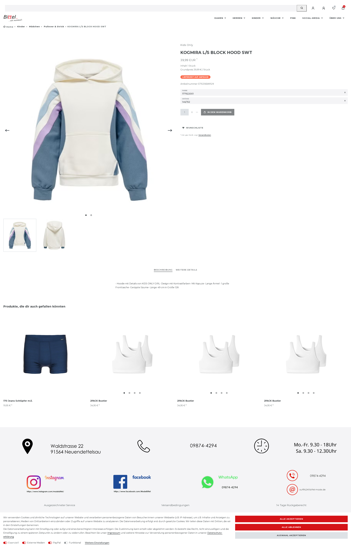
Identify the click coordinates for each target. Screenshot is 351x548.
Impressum (113, 533)
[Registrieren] (324, 8)
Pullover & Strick (53, 26)
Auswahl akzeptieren (291, 535)
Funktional (75, 542)
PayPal (57, 542)
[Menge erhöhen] (191, 112)
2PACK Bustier (98, 401)
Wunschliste (194, 128)
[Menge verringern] (196, 112)
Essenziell (13, 542)
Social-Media (311, 18)
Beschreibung (163, 270)
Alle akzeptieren (291, 519)
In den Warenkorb (219, 112)
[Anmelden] (313, 8)
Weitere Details (186, 270)
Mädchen (34, 26)
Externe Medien (36, 542)
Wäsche (275, 18)
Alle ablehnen (291, 527)
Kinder (256, 18)
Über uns (335, 18)
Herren (238, 18)
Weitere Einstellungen (97, 542)
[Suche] (302, 8)
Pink (293, 18)
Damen (219, 18)
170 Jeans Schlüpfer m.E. (17, 401)
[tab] (163, 270)
